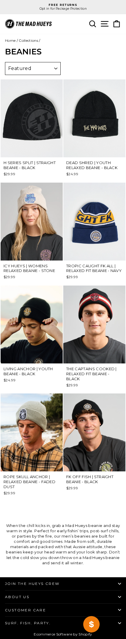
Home (10, 40)
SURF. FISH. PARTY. (28, 623)
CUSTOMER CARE (25, 610)
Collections (28, 40)
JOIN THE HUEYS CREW (32, 583)
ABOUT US (17, 597)
